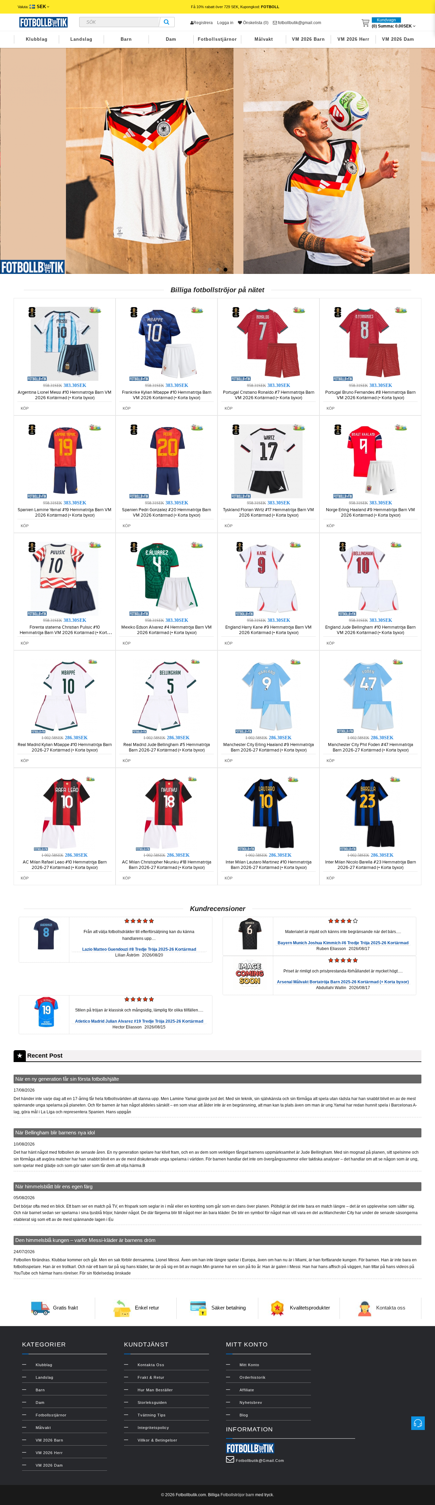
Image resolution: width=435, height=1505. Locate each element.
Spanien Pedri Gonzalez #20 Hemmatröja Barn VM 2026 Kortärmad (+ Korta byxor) (166, 512)
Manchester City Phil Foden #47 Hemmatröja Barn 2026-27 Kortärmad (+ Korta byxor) (370, 747)
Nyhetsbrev (251, 1402)
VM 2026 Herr (353, 39)
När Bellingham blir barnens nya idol (55, 1132)
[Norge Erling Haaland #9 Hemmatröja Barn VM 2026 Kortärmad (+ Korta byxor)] (370, 461)
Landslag (81, 39)
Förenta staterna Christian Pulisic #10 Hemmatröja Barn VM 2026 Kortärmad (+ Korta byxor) (64, 633)
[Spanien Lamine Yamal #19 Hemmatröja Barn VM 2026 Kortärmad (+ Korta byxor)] (65, 461)
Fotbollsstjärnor (217, 39)
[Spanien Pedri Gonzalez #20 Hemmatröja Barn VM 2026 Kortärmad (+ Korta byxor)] (166, 461)
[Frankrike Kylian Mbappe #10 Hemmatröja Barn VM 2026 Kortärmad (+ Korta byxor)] (166, 343)
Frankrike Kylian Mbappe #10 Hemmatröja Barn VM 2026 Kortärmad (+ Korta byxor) (166, 395)
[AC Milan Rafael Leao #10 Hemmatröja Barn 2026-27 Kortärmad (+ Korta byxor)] (65, 813)
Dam (171, 39)
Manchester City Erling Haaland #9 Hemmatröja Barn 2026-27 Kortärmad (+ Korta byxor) (268, 747)
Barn (126, 39)
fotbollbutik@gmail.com (299, 22)
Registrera (203, 22)
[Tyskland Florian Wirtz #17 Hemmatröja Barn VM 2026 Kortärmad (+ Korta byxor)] (268, 461)
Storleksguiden (152, 1402)
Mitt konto (249, 1365)
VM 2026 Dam (398, 39)
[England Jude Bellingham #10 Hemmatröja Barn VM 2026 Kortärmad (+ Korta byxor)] (370, 578)
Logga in (225, 22)
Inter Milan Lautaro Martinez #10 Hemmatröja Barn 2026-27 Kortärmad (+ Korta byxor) (269, 864)
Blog (244, 1415)
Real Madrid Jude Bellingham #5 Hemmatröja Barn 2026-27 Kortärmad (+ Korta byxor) (166, 747)
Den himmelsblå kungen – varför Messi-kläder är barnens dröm (85, 1240)
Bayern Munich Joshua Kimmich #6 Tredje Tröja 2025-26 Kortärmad (343, 943)
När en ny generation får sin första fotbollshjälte (67, 1079)
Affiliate (247, 1390)
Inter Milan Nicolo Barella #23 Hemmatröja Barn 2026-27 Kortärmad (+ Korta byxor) (370, 864)
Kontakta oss (390, 1308)
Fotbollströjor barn (237, 1494)
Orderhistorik (253, 1377)
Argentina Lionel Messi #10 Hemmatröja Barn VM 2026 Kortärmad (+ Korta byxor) (64, 395)
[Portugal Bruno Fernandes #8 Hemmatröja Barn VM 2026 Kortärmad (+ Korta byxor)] (370, 343)
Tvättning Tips (152, 1415)
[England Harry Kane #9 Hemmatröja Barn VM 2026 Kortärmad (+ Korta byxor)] (268, 578)
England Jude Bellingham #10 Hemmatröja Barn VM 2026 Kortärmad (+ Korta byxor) (370, 630)
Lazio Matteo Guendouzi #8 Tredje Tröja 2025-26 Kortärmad (139, 949)
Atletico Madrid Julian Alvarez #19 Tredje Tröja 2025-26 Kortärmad (139, 1021)
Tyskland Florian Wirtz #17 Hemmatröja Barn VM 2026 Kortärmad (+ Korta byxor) (268, 512)
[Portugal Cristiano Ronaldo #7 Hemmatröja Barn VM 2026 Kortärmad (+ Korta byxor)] (268, 343)
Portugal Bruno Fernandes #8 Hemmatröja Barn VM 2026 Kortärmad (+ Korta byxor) (370, 395)
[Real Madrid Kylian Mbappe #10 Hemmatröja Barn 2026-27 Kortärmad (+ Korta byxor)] (65, 695)
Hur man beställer (155, 1390)
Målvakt (264, 39)
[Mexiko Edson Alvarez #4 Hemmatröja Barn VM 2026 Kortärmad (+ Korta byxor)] (166, 578)
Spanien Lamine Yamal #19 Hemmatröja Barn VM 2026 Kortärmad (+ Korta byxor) (64, 512)
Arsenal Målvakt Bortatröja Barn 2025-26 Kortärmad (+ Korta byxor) (343, 982)
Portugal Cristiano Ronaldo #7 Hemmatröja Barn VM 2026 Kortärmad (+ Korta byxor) (268, 395)
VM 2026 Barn (308, 39)
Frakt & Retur (151, 1377)
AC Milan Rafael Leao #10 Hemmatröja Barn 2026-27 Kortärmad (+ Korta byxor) (65, 864)
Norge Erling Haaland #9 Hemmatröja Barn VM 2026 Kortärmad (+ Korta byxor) (370, 512)
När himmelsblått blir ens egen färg (53, 1186)
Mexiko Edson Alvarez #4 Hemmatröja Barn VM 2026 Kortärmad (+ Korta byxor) (166, 630)
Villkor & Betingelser (157, 1440)
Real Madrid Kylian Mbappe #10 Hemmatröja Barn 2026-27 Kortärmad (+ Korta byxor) (65, 747)
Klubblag (37, 39)
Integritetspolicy (153, 1428)
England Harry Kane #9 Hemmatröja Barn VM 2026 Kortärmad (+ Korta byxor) (268, 630)
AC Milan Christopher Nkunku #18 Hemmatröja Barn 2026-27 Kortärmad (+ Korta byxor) (166, 864)
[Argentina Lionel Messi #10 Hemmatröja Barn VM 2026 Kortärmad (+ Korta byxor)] (65, 343)
